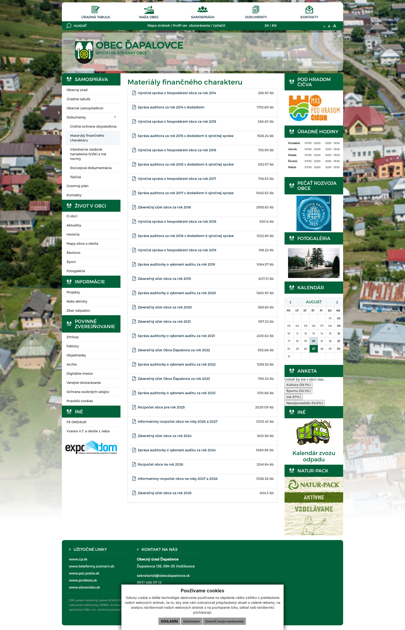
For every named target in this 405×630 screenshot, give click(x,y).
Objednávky (76, 355)
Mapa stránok (158, 25)
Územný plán (77, 186)
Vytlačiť (219, 25)
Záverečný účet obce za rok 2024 (164, 436)
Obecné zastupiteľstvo (85, 108)
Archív (72, 364)
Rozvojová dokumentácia (91, 168)
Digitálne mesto (80, 373)
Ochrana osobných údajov (88, 392)
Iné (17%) (293, 397)
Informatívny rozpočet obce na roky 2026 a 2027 (178, 421)
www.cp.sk (78, 559)
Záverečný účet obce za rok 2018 (164, 207)
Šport (71, 262)
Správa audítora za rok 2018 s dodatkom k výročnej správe (186, 236)
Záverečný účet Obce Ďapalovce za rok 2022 (174, 350)
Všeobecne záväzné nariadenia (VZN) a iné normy (88, 154)
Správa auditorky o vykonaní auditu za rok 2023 (177, 393)
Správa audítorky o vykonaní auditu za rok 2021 (176, 336)
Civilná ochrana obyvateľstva (93, 126)
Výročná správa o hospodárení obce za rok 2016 (177, 150)
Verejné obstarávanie (84, 383)
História (73, 234)
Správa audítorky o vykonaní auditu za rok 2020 (177, 293)
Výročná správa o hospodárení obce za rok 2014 (177, 93)
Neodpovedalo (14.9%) (304, 403)
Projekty (73, 292)
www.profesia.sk (83, 580)
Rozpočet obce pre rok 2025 (161, 407)
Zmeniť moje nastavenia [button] (224, 621)
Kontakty (309, 17)
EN (274, 25)
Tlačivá (75, 177)
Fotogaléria (76, 271)
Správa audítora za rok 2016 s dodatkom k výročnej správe (186, 164)
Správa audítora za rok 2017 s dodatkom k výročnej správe (185, 193)
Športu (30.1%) (298, 391)
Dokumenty (256, 17)
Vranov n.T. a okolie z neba (88, 431)
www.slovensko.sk (84, 587)
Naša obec (149, 17)
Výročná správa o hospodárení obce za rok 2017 (177, 179)
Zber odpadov (78, 310)
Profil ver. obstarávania (191, 25)
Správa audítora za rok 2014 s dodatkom (171, 107)
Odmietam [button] (191, 621)
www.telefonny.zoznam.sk (91, 566)
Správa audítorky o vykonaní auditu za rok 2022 (177, 364)
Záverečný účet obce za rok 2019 (164, 279)
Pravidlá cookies (80, 401)
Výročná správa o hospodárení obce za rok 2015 (177, 121)
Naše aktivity (77, 301)
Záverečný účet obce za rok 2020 (165, 307)
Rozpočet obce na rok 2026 (160, 464)
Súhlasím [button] (169, 621)
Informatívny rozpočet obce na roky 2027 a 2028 (178, 479)
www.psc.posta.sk (84, 573)
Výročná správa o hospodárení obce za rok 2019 (177, 250)
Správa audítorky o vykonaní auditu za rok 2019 (176, 264)
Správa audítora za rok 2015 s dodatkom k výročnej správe (185, 136)
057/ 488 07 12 (149, 582)
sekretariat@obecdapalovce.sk (163, 575)
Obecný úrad (77, 90)
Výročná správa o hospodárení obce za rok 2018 (177, 221)
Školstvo (73, 253)
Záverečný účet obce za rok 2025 (164, 493)
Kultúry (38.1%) (298, 385)
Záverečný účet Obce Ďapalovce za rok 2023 (174, 379)
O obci (72, 216)
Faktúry (73, 346)
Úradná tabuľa (95, 17)
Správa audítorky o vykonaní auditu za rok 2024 (177, 450)
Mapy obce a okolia (82, 243)
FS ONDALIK (76, 422)
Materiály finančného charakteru (87, 137)
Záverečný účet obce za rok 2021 (164, 321)
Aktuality (74, 225)
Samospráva (202, 17)
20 (313, 340)
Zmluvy (73, 337)
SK (267, 25)
